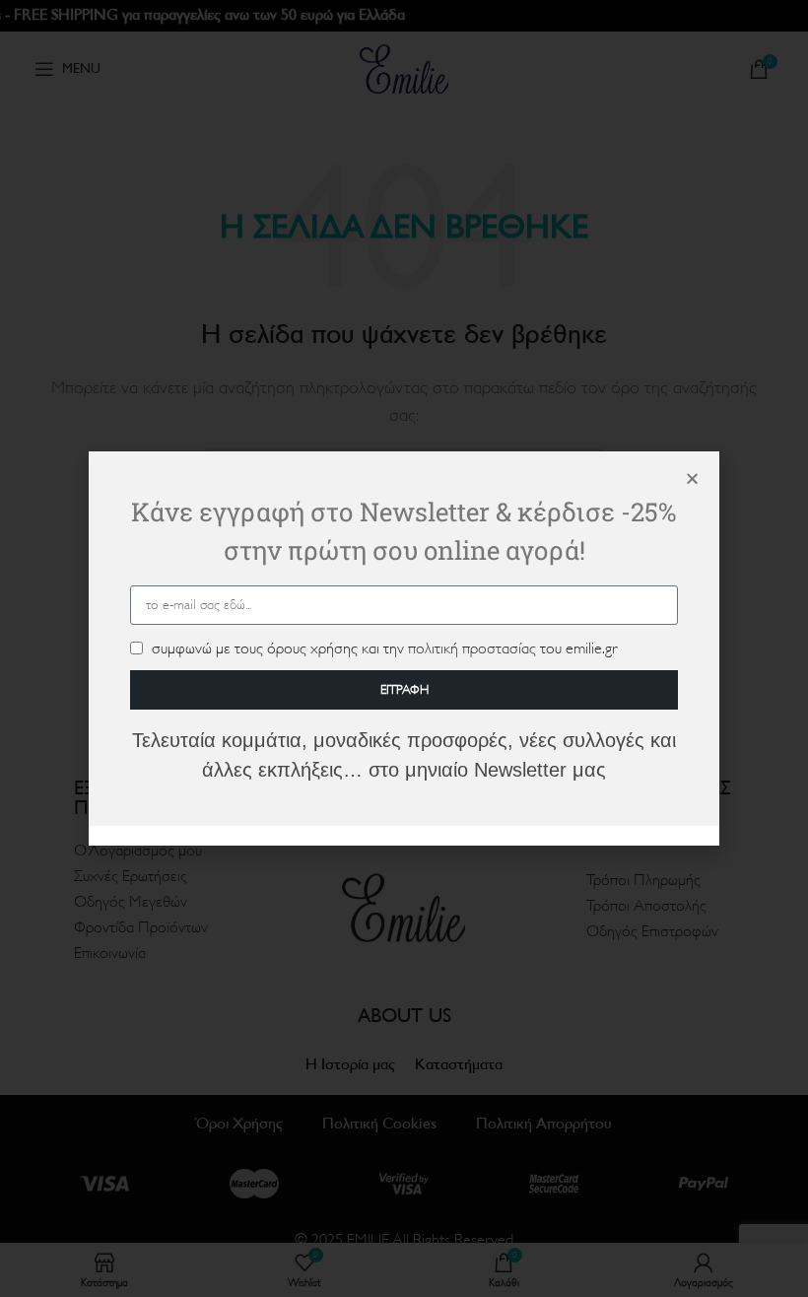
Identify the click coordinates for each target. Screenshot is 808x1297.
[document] (404, 648)
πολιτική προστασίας (472, 648)
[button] (692, 478)
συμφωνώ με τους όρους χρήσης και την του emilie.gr (384, 648)
